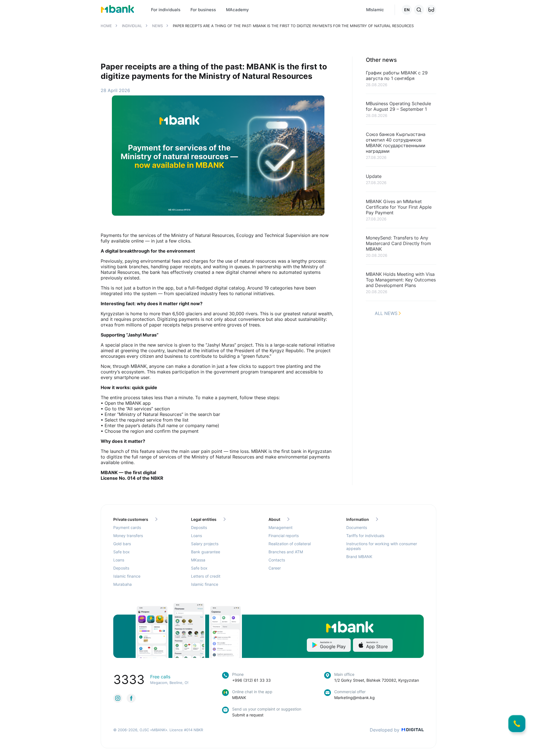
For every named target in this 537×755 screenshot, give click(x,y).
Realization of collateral (289, 543)
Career (274, 568)
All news (386, 313)
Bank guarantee (205, 551)
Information (357, 519)
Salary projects (204, 543)
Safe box (121, 551)
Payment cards (127, 527)
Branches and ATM (285, 551)
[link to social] (117, 698)
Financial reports (283, 535)
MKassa (198, 560)
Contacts (276, 560)
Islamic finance (126, 576)
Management (280, 527)
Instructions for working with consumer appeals (381, 546)
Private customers (130, 519)
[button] (431, 10)
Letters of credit (205, 576)
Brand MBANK (359, 556)
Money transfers (128, 535)
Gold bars (122, 543)
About (274, 519)
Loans (118, 560)
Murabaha (122, 584)
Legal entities (203, 519)
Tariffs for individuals (365, 535)
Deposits (121, 568)
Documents (356, 527)
